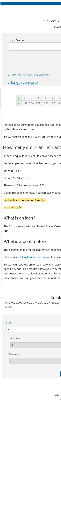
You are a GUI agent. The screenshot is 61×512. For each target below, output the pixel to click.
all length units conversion (34, 257)
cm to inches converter (30, 75)
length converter (25, 82)
